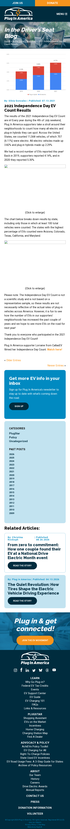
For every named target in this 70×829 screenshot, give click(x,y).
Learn (35, 678)
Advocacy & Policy (35, 742)
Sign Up (19, 406)
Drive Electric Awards (35, 786)
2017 (11, 485)
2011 (11, 506)
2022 (11, 468)
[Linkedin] (27, 670)
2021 (11, 471)
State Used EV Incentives (35, 758)
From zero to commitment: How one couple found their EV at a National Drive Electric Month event (34, 551)
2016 (11, 489)
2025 (11, 457)
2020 (11, 475)
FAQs (35, 704)
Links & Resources (35, 708)
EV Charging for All (35, 750)
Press (35, 802)
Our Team (35, 775)
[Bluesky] (40, 670)
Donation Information (35, 808)
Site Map (41, 825)
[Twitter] (34, 670)
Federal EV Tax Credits (35, 685)
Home (7, 41)
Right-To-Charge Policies (35, 754)
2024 (11, 461)
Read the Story (22, 565)
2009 (11, 513)
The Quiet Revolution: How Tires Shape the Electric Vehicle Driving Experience (33, 588)
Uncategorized (18, 441)
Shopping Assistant (35, 718)
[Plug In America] (27, 14)
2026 (11, 454)
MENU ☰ (62, 14)
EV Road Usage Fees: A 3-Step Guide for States (35, 761)
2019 (11, 478)
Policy (13, 437)
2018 (11, 482)
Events (35, 689)
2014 (11, 495)
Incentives (35, 725)
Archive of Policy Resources (35, 765)
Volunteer (35, 813)
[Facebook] (21, 670)
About (35, 771)
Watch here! (54, 349)
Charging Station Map (35, 733)
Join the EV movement (35, 640)
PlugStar (14, 433)
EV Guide (35, 697)
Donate (52, 3)
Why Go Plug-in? (35, 682)
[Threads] (47, 670)
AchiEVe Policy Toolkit (35, 746)
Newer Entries (56, 365)
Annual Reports (35, 790)
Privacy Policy (30, 825)
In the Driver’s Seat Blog (24, 41)
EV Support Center (35, 693)
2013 (11, 499)
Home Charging (35, 729)
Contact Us (35, 796)
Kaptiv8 (39, 827)
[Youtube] (53, 670)
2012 (11, 502)
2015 (11, 492)
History (35, 779)
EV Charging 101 (35, 701)
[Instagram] (16, 670)
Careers (35, 782)
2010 (11, 509)
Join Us (17, 3)
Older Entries (13, 360)
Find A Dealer (35, 737)
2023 (11, 464)
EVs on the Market (35, 722)
